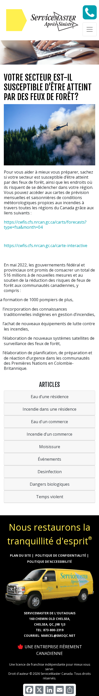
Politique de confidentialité (60, 555)
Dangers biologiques (50, 484)
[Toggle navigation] (89, 29)
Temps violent (49, 496)
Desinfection (50, 471)
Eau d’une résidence (50, 396)
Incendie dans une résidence (49, 409)
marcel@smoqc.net (58, 635)
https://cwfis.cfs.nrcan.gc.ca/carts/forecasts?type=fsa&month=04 (45, 224)
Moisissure (49, 446)
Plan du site (20, 555)
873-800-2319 (53, 630)
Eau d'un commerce (49, 421)
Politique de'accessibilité (49, 561)
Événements (49, 459)
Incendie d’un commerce (49, 434)
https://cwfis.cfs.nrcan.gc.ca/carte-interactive (45, 245)
